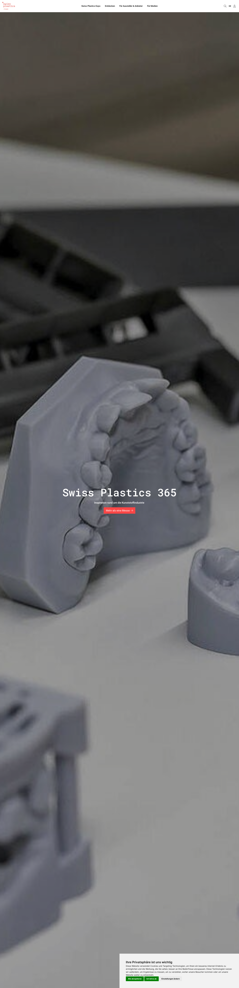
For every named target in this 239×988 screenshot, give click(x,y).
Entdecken (110, 6)
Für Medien (152, 6)
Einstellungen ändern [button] (170, 979)
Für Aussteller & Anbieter (131, 6)
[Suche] (225, 6)
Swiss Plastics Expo (90, 6)
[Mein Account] (234, 6)
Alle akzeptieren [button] (135, 979)
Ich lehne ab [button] (151, 979)
